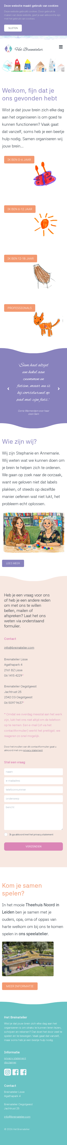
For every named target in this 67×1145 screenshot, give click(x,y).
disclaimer (10, 1062)
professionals (20, 308)
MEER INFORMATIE (20, 986)
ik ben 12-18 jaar (21, 258)
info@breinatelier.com (19, 647)
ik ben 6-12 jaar (20, 209)
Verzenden (33, 846)
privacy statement (33, 750)
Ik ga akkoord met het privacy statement (31, 834)
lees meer (13, 563)
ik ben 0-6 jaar (19, 159)
